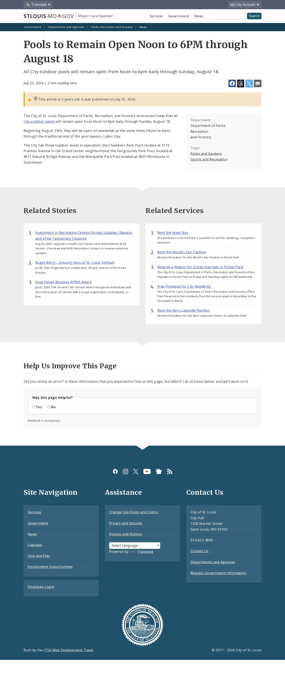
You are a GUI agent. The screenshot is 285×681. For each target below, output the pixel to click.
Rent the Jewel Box (172, 232)
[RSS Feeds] (169, 471)
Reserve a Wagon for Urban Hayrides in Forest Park (200, 267)
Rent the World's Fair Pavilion (181, 252)
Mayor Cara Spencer (95, 16)
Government (178, 16)
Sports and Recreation (208, 159)
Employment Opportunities (50, 566)
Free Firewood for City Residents (184, 286)
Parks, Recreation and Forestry (111, 27)
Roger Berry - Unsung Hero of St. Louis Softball (75, 262)
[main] (142, 235)
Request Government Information (218, 573)
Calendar (35, 545)
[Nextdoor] (159, 471)
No (53, 407)
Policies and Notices (125, 534)
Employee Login (41, 586)
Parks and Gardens (206, 153)
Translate (145, 551)
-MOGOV (49, 15)
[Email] (257, 83)
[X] (135, 471)
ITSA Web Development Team (68, 650)
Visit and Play (39, 555)
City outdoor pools (39, 121)
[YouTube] (147, 471)
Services (156, 16)
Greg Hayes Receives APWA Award (63, 282)
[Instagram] (125, 471)
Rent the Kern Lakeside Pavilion (183, 310)
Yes (39, 407)
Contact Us (199, 551)
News (198, 16)
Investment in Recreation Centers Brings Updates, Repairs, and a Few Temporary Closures (84, 235)
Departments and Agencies (66, 27)
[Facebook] (115, 471)
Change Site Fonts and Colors (133, 512)
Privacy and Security (125, 523)
